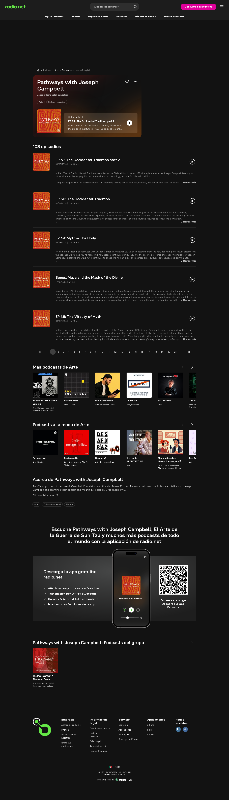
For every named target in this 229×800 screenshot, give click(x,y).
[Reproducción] (129, 123)
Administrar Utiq (98, 746)
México (116, 767)
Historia (69, 505)
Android (151, 734)
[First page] (40, 352)
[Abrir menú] (222, 7)
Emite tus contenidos (67, 744)
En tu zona (121, 17)
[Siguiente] (192, 366)
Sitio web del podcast (44, 495)
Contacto (123, 725)
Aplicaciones (125, 730)
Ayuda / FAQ (125, 734)
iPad (149, 730)
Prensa (65, 730)
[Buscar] (135, 7)
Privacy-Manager (98, 751)
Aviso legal (95, 741)
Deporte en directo (98, 17)
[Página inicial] (38, 70)
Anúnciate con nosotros (68, 736)
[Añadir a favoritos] (127, 81)
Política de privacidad (95, 735)
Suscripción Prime (128, 739)
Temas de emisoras (174, 17)
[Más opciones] (135, 81)
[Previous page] (46, 352)
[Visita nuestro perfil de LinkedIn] (178, 729)
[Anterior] (183, 366)
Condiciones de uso (100, 728)
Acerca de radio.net (71, 725)
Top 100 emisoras (54, 17)
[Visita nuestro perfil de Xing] (185, 729)
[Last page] (189, 352)
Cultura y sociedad (56, 102)
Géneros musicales (145, 17)
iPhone (150, 725)
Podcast (76, 17)
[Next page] (182, 352)
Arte (41, 102)
